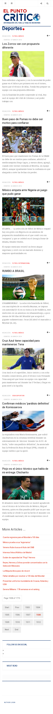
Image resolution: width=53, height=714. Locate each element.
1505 (7, 614)
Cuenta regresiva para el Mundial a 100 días (21, 537)
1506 (17, 614)
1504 (38, 607)
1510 (17, 622)
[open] (5, 3)
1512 (38, 622)
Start (7, 607)
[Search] (47, 3)
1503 (27, 607)
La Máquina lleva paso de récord (16, 571)
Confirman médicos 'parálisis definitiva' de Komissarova (25, 405)
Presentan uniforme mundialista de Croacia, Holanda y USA (25, 583)
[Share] (41, 3)
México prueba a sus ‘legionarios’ (17, 542)
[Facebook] (7, 651)
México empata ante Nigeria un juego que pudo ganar (24, 192)
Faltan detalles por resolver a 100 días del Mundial (23, 576)
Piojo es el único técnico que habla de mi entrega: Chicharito (25, 470)
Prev (17, 607)
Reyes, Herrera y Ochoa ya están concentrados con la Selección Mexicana (25, 564)
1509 (7, 622)
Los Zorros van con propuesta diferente (20, 46)
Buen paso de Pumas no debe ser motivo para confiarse (22, 121)
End (16, 629)
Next (7, 629)
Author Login (9, 702)
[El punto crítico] (26, 16)
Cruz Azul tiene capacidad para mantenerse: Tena (21, 342)
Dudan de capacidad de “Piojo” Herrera (19, 557)
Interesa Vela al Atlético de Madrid (17, 552)
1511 (28, 622)
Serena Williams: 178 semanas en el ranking (21, 589)
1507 (28, 614)
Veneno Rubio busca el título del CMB (18, 547)
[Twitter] (7, 654)
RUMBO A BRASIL (13, 271)
